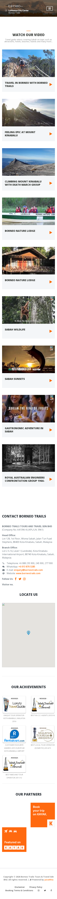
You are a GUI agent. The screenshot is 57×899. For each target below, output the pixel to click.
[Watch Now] (28, 63)
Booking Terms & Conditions (19, 890)
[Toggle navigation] (49, 8)
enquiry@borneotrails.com (28, 569)
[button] (28, 632)
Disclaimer (20, 887)
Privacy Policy (35, 887)
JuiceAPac (49, 879)
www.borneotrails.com (28, 573)
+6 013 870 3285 (26, 566)
